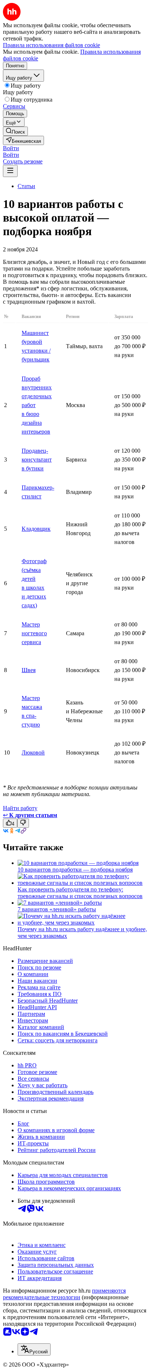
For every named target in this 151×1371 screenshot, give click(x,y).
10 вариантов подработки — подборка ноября (75, 869)
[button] (11, 148)
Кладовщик (36, 529)
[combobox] (34, 1349)
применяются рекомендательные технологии (64, 1293)
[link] (15, 131)
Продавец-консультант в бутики (37, 459)
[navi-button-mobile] (10, 171)
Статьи (26, 186)
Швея (29, 670)
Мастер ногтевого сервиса (34, 633)
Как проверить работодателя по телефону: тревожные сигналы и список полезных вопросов (80, 892)
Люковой (33, 752)
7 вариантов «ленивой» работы (57, 909)
